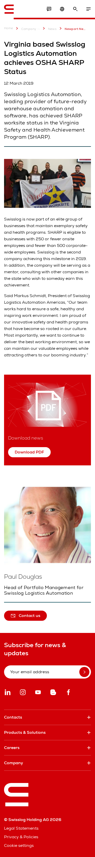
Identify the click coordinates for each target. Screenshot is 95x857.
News (52, 29)
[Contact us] (48, 9)
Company (28, 29)
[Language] (62, 9)
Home (8, 28)
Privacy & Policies (21, 837)
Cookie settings (19, 845)
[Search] (75, 9)
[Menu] (88, 9)
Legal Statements (21, 828)
